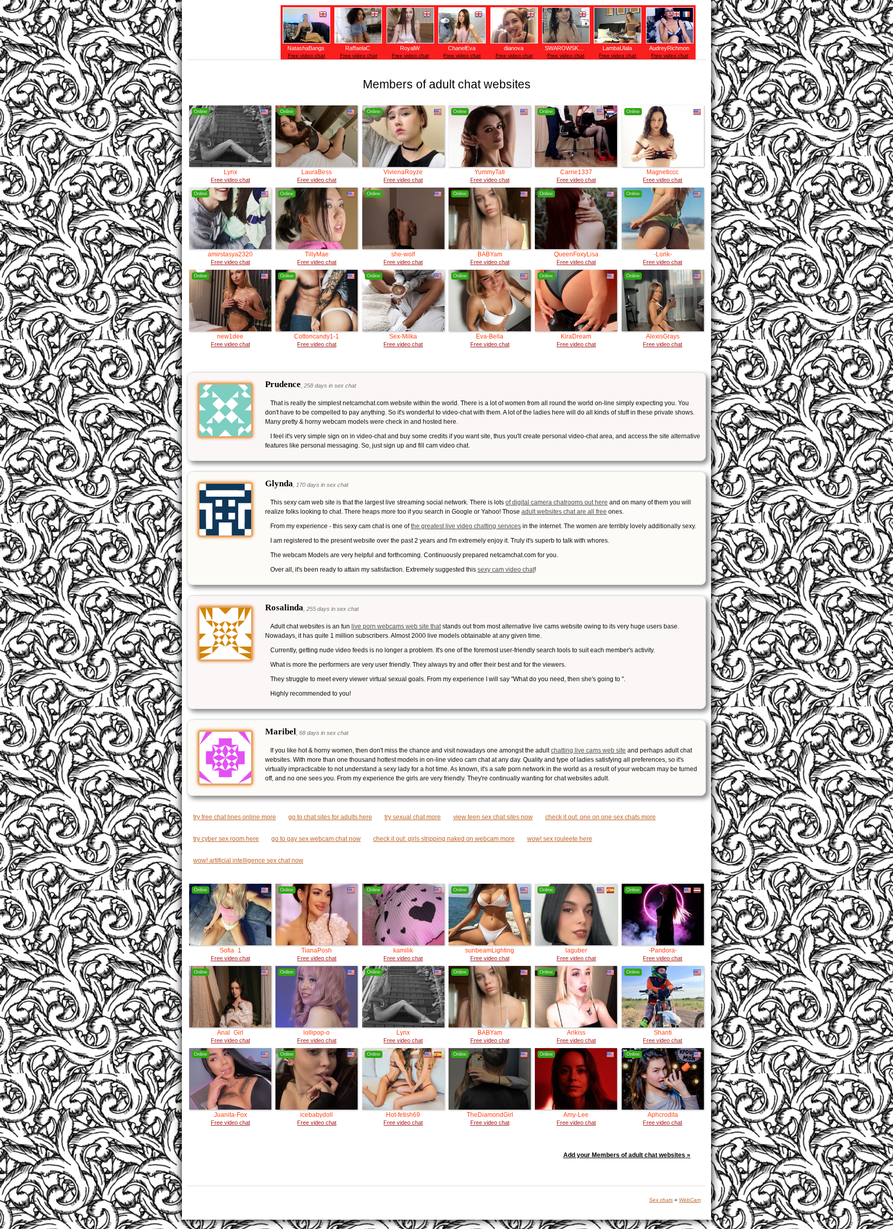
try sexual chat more (412, 817)
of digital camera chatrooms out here (556, 502)
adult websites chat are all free (564, 511)
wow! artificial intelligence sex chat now (248, 860)
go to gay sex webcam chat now (316, 838)
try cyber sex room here (226, 838)
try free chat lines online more (234, 817)
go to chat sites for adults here (330, 817)
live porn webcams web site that (396, 626)
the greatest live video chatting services (466, 526)
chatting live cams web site (588, 750)
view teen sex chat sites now (493, 817)
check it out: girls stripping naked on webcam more (444, 838)
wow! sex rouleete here (559, 838)
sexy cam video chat (506, 569)
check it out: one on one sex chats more (600, 817)
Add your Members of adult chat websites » (626, 1155)
